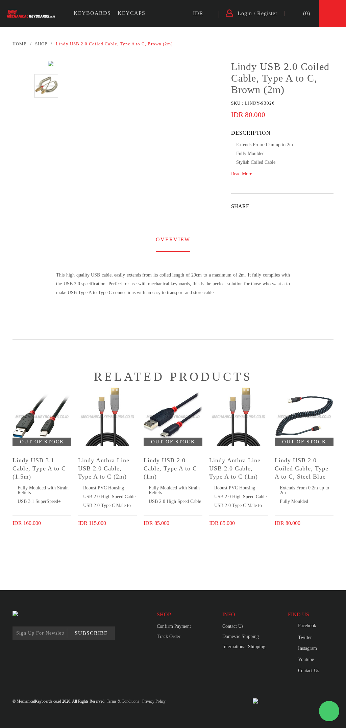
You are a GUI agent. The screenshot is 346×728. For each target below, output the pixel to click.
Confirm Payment (174, 626)
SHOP (41, 43)
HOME (20, 43)
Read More (241, 174)
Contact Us (232, 626)
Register (267, 13)
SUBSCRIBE (91, 633)
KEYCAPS (131, 13)
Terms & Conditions (123, 701)
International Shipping (243, 646)
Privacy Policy (154, 701)
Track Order (168, 636)
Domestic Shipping (240, 636)
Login (245, 13)
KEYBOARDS (92, 13)
